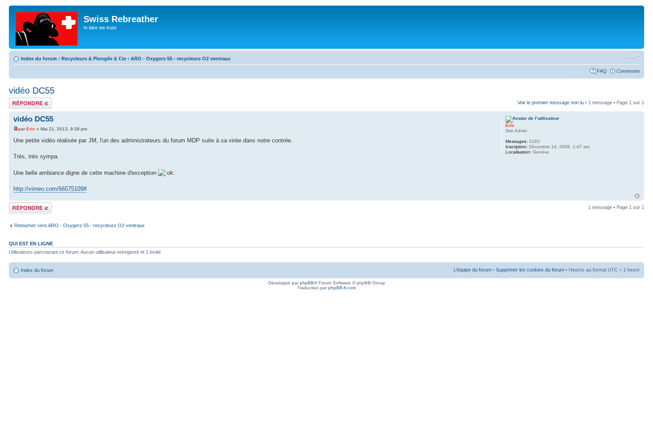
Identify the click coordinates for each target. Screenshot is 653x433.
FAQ (602, 71)
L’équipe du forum (472, 269)
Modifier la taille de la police (633, 57)
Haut (637, 195)
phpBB (307, 282)
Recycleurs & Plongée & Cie (93, 58)
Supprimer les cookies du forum (530, 269)
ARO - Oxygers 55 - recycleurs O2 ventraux (181, 58)
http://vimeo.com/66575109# (50, 188)
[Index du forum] (47, 27)
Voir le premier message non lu (551, 102)
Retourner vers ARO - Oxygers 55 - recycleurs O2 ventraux (79, 225)
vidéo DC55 (32, 90)
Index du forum (39, 58)
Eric (30, 128)
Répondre (19, 100)
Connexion (628, 71)
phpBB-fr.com (342, 287)
